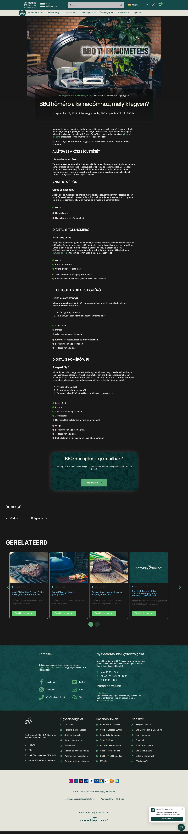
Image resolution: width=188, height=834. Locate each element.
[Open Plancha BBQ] (60, 12)
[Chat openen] (181, 827)
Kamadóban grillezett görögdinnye (63, 593)
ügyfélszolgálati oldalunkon (51, 667)
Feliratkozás (102, 693)
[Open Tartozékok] (129, 12)
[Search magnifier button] (121, 5)
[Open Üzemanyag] (112, 12)
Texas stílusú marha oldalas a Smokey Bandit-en (107, 593)
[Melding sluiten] (182, 809)
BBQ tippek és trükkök (68, 96)
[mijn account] (153, 4)
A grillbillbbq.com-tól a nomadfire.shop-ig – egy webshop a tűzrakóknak (145, 593)
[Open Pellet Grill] (76, 12)
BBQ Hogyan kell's (85, 96)
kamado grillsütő (60, 253)
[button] (48, 5)
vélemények (107, 700)
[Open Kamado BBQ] (42, 12)
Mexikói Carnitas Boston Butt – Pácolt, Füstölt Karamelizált (28, 593)
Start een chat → (167, 819)
